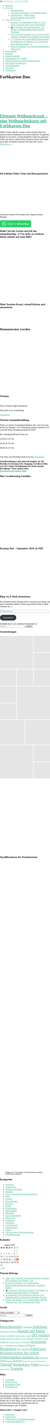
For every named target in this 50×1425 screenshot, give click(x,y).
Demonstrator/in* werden (16, 58)
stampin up (30, 1357)
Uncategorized (11, 1225)
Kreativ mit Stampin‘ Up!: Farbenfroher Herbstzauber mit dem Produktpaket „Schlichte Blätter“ (25, 1285)
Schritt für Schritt (26, 1353)
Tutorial (6, 1364)
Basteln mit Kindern (13, 1189)
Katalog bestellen (12, 56)
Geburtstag (30, 1338)
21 (12, 1259)
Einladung (3, 1339)
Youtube (17, 1368)
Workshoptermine (12, 1235)
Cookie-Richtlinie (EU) (15, 1421)
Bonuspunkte (11, 51)
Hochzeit (9, 1204)
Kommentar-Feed (12, 1384)
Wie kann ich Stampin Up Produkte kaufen (29, 13)
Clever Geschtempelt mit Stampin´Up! (21, 1194)
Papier (32, 1345)
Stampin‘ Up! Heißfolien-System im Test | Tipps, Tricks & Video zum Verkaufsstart (28, 23)
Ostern (16, 1345)
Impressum (10, 1414)
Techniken (9, 1223)
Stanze (3, 1360)
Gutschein (12, 1342)
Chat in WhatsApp (18, 224)
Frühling (16, 1339)
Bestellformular (17, 10)
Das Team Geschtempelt (15, 63)
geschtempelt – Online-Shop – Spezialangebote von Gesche (23, 16)
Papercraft (23, 1345)
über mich (9, 68)
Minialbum (10, 1213)
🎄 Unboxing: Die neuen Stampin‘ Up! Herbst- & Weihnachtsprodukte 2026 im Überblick (27, 29)
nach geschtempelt (13, 1215)
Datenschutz (10, 1417)
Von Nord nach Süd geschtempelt (19, 1232)
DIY (35, 1335)
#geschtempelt (10, 1327)
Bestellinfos (39, 457)
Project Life (10, 1218)
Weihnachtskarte (5, 1369)
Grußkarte (4, 1342)
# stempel (27, 1327)
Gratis (46, 1338)
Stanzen (9, 1361)
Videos (8, 1230)
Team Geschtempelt (29, 1361)
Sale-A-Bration (23, 1349)
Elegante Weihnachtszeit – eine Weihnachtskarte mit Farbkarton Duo (24, 120)
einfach (44, 1335)
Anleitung (39, 1327)
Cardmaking (10, 1336)
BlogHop (9, 1192)
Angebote (9, 1184)
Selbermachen (10, 1357)
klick (24, 471)
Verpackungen (11, 1227)
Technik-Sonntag (40, 1361)
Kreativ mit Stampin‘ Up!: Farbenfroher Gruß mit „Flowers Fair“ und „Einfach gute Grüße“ (26, 1301)
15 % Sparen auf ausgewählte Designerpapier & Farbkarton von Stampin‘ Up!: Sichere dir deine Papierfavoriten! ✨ (30, 41)
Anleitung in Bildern (8, 1331)
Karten (8, 1206)
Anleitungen (10, 70)
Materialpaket (11, 1211)
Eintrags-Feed (11, 1382)
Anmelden (9, 1380)
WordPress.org (11, 1387)
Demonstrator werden (23, 1336)
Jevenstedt (38, 1342)
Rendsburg (8, 1349)
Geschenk (39, 1338)
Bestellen (2, 1336)
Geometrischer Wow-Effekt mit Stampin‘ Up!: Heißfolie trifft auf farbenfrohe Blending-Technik (26, 1296)
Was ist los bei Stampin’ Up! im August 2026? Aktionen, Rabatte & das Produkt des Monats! (30, 35)
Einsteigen (10, 1339)
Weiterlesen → (6, 144)
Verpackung (21, 1364)
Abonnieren (8, 618)
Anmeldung (5, 415)
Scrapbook (9, 1220)
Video (35, 1364)
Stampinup (43, 1358)
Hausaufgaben (11, 1201)
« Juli (2, 1268)
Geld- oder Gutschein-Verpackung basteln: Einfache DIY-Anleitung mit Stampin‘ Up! (27, 1279)
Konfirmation (11, 1208)
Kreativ (2, 1345)
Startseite (9, 6)
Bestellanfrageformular (10, 471)
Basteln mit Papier (31, 1331)
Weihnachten (44, 1365)
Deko (7, 1196)
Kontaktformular (12, 65)
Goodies (8, 1199)
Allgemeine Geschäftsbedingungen (20, 1419)
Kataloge (9, 54)
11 (4, 1256)
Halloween (19, 1342)
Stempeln (17, 1360)
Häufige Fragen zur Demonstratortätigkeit (22, 61)
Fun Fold (23, 1338)
